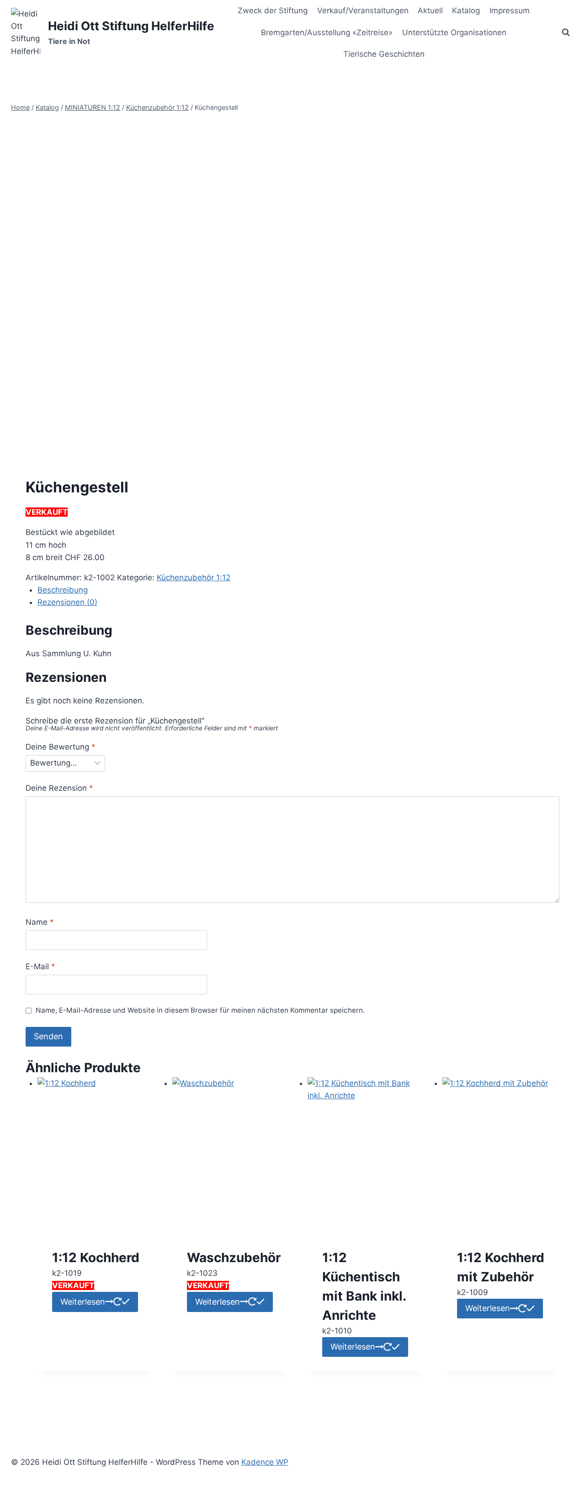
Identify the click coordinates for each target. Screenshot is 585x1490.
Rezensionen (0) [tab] (67, 602)
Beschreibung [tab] (62, 589)
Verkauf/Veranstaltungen (363, 10)
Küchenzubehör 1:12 (193, 577)
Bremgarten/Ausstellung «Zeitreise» (327, 32)
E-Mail (40, 966)
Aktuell (430, 10)
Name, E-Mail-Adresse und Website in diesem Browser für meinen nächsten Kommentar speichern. (200, 1010)
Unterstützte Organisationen (454, 32)
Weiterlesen (82, 1301)
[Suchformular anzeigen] (566, 32)
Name (40, 922)
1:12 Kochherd (95, 1257)
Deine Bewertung (61, 746)
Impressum (509, 10)
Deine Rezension (59, 788)
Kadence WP (264, 1462)
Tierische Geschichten (384, 54)
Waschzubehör (234, 1257)
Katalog (466, 10)
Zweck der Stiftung (273, 10)
